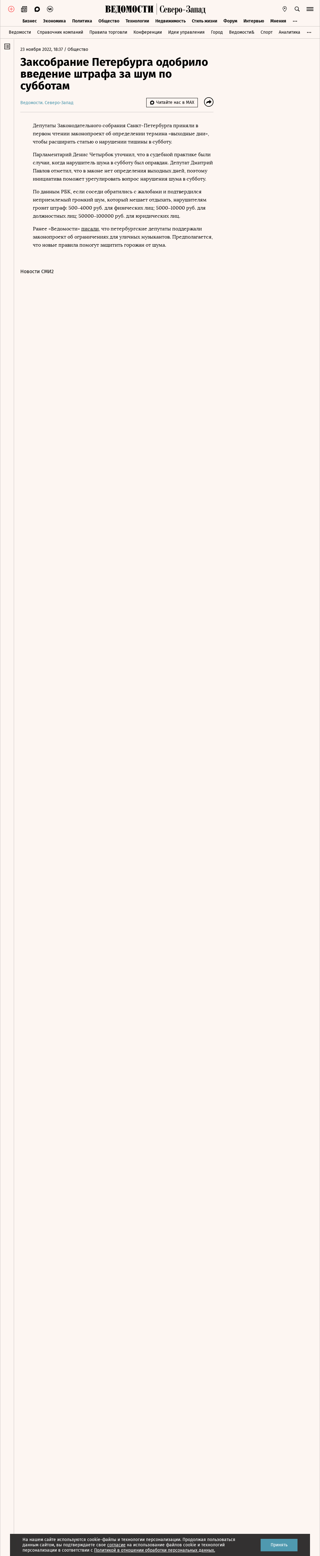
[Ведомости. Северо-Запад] (181, 9)
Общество (108, 21)
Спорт (266, 32)
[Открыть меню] (310, 9)
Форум (230, 21)
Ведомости (20, 32)
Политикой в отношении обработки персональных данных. (154, 1550)
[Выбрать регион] (285, 9)
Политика (82, 21)
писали (90, 229)
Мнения (278, 21)
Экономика (54, 21)
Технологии (137, 21)
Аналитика (289, 32)
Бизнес (29, 21)
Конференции (147, 32)
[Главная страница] (129, 9)
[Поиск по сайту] (297, 9)
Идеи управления (186, 32)
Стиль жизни (204, 21)
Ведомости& (241, 32)
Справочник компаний (60, 32)
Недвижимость (170, 21)
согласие (116, 1545)
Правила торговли (108, 32)
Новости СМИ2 (37, 271)
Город (217, 32)
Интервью (253, 21)
